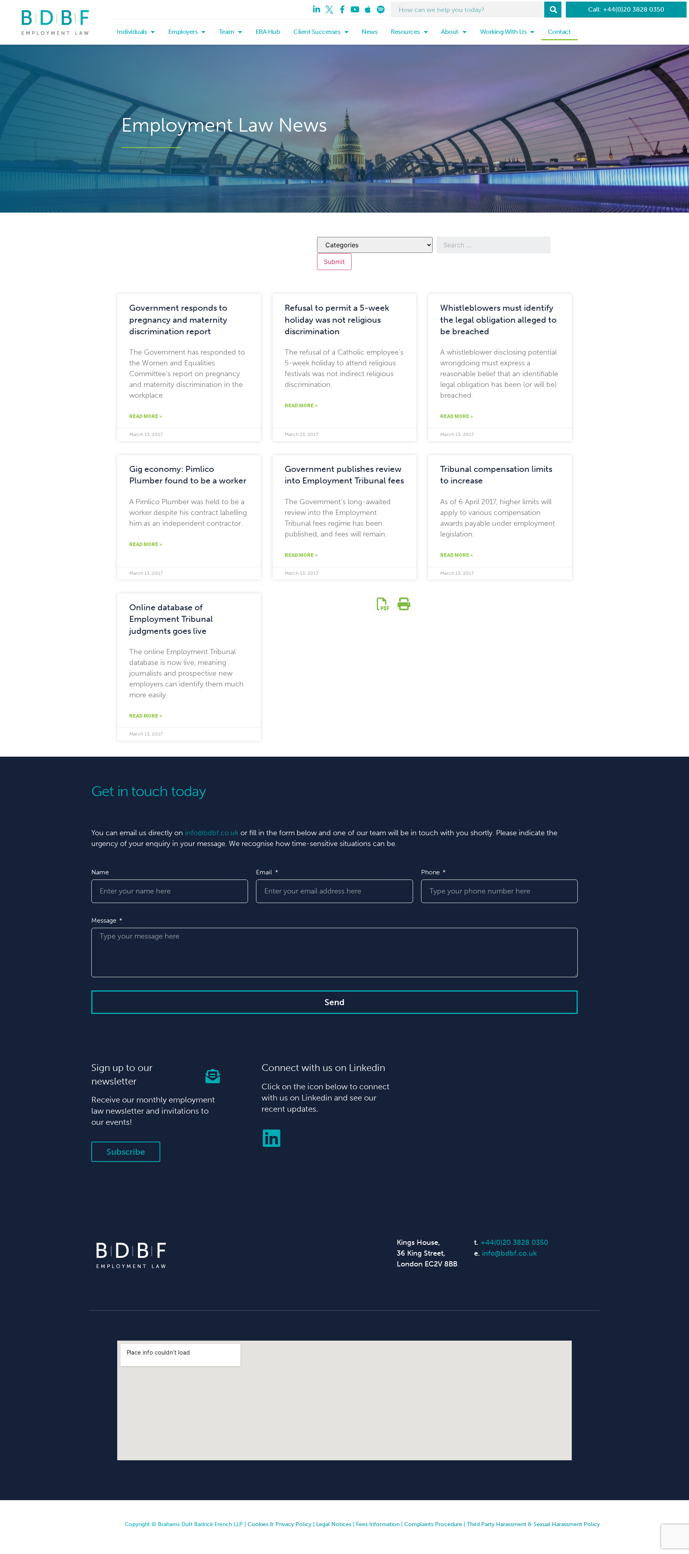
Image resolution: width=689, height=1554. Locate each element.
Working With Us (503, 31)
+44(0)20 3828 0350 (514, 1242)
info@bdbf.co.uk (211, 832)
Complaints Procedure (433, 1524)
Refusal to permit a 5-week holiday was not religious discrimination (337, 319)
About (450, 31)
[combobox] (467, 10)
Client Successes (316, 31)
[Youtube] (354, 9)
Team (226, 31)
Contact (559, 31)
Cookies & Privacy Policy (279, 1524)
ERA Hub (268, 31)
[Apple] (367, 9)
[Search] (552, 10)
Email (265, 872)
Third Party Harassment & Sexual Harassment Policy (533, 1524)
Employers (183, 31)
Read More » (145, 416)
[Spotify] (380, 9)
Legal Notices (333, 1524)
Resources (405, 31)
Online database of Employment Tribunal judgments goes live (171, 619)
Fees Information (378, 1524)
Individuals (132, 31)
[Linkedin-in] (316, 9)
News (369, 31)
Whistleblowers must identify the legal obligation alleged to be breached (498, 319)
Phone (431, 872)
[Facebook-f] (342, 9)
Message (104, 920)
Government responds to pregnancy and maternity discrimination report (178, 319)
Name (100, 872)
